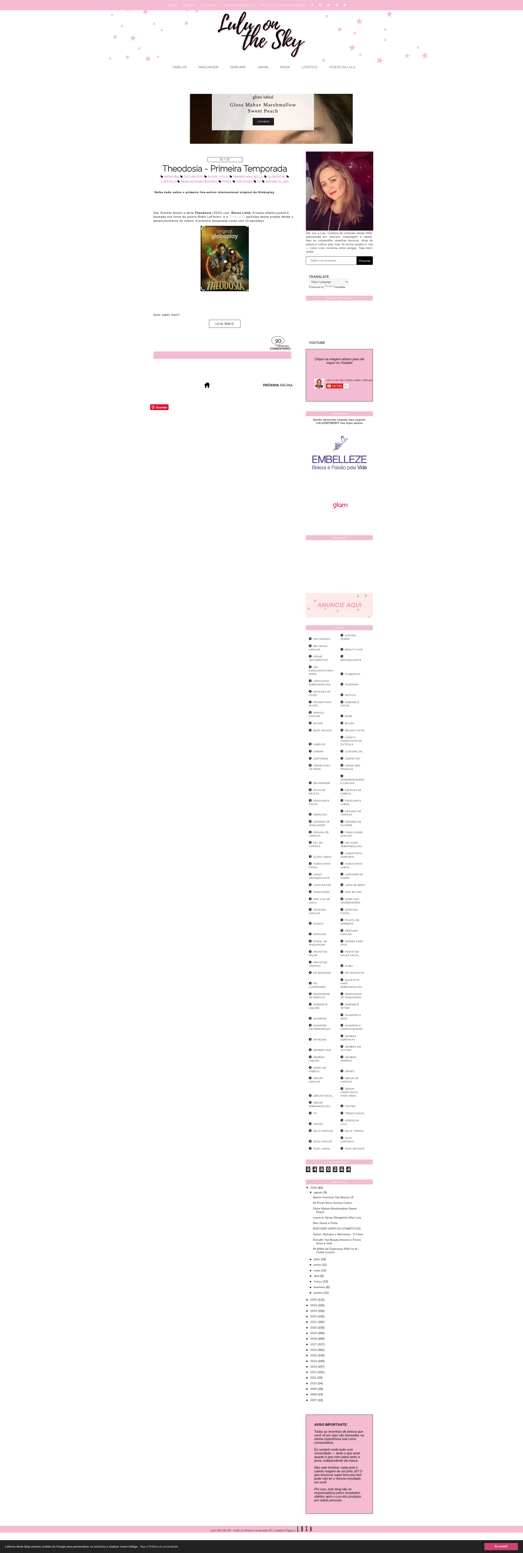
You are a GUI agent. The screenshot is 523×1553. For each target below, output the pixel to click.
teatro (350, 1106)
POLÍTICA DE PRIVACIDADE (283, 5)
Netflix (350, 695)
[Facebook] (312, 5)
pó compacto (354, 972)
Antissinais (321, 639)
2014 (314, 1361)
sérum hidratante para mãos (349, 1092)
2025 (314, 1299)
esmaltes (320, 814)
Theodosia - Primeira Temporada (224, 169)
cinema (318, 751)
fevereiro (320, 1287)
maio (317, 1270)
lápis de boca (355, 885)
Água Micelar (323, 1130)
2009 (314, 1388)
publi (349, 965)
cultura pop (193, 177)
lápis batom (322, 885)
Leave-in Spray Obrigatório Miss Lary (337, 1217)
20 (278, 341)
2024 (314, 1305)
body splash (322, 730)
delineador (321, 783)
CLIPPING (208, 5)
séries (226, 182)
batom (318, 723)
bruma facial (355, 730)
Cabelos (179, 67)
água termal (354, 1130)
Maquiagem (208, 67)
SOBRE (189, 5)
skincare (320, 1039)
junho (318, 1264)
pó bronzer (322, 972)
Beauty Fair (354, 649)
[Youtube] (345, 5)
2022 (314, 1316)
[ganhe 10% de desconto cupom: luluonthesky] (339, 484)
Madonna (352, 684)
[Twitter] (328, 5)
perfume (319, 934)
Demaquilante (351, 660)
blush (349, 723)
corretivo (352, 758)
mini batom (353, 892)
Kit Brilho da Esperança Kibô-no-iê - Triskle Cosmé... (336, 1250)
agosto (318, 1192)
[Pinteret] (337, 5)
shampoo (320, 1018)
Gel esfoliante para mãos (321, 671)
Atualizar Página (284, 1530)
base (348, 716)
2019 (314, 1333)
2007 (314, 1400)
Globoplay (276, 177)
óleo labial (321, 1148)
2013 (314, 1366)
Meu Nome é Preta (325, 1223)
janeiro (318, 1292)
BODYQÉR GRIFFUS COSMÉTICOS (337, 1228)
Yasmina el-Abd (277, 182)
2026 (314, 1187)
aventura (171, 177)
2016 (314, 1349)
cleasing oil (354, 751)
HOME (172, 5)
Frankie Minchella (248, 177)
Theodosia (244, 182)
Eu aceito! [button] (501, 1546)
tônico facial (355, 1113)
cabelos (319, 744)
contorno (320, 758)
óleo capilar (322, 1141)
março (318, 1281)
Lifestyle (309, 67)
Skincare (237, 67)
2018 (314, 1338)
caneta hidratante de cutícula (351, 741)
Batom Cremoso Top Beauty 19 (333, 1197)
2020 (314, 1327)
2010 (314, 1383)
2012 (314, 1372)
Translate (339, 287)
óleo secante (355, 1148)
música (318, 923)
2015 (314, 1355)
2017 (314, 1344)
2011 (313, 1377)
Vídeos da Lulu (341, 67)
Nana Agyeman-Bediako (199, 182)
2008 (314, 1394)
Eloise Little (218, 177)
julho (317, 1259)
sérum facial (323, 1095)
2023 (314, 1310)
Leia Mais (263, 121)
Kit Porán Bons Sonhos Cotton (332, 1202)
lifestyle (168, 182)
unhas (318, 1124)
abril (317, 1276)
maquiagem (321, 892)
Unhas (262, 67)
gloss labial (263, 96)
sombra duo (322, 1050)
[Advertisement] (339, 567)
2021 (314, 1321)
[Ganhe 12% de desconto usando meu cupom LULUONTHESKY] (339, 520)
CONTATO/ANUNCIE (238, 5)
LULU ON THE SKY (221, 1530)
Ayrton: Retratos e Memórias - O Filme (338, 1234)
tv (258, 182)
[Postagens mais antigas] (278, 387)
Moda (284, 67)
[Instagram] (320, 5)
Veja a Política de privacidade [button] (159, 1546)
